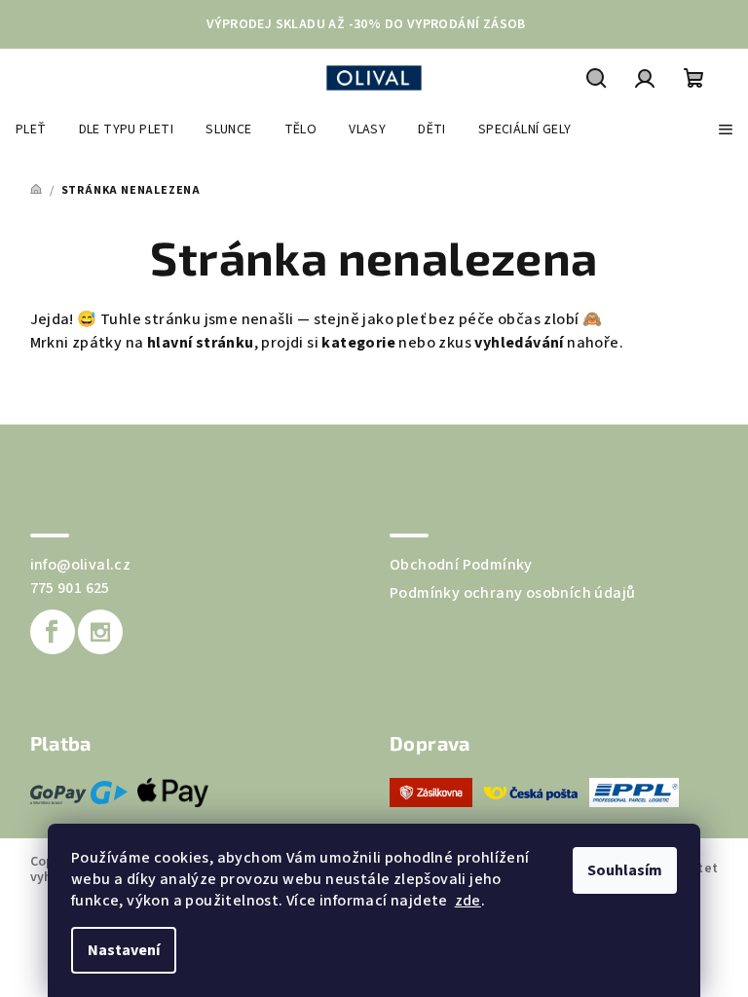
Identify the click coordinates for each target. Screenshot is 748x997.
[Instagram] (100, 631)
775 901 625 (70, 588)
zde (468, 900)
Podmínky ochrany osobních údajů (512, 593)
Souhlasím (624, 870)
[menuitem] (31, 129)
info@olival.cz (80, 564)
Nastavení (124, 950)
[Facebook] (52, 631)
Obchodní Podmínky (461, 564)
